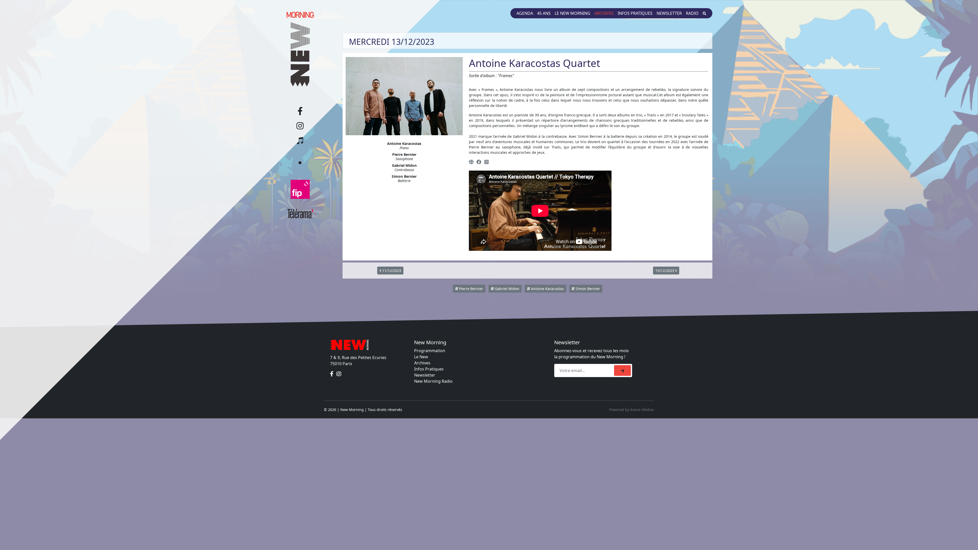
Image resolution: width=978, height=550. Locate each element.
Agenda (525, 13)
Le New (421, 357)
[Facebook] (479, 161)
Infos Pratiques (429, 369)
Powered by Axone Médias (631, 409)
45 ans (544, 13)
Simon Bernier (587, 288)
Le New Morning (572, 13)
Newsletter (669, 13)
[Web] (471, 161)
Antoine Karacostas (547, 288)
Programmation (429, 350)
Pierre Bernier (470, 288)
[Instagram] (486, 161)
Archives (604, 13)
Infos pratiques (635, 13)
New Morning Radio (433, 381)
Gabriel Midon (506, 288)
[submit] (622, 370)
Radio (692, 13)
